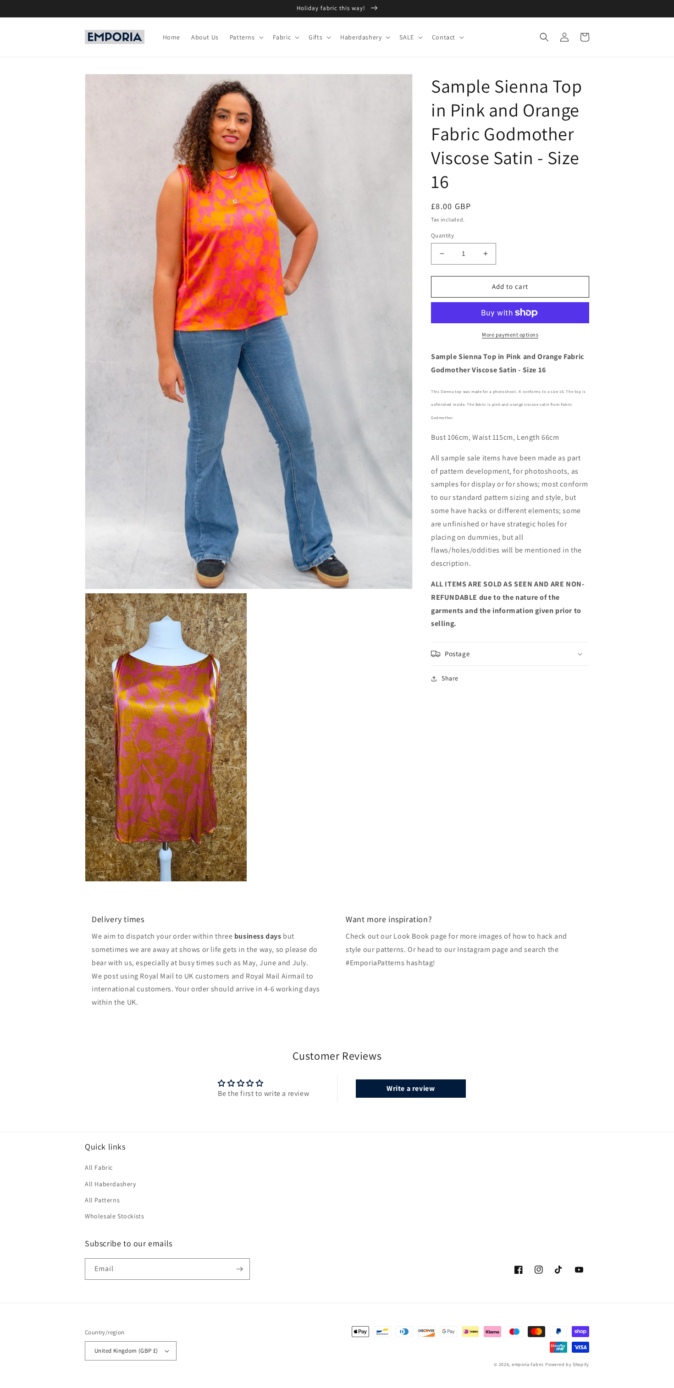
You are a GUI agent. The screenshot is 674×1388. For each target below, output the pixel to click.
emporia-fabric (528, 1364)
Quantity (442, 235)
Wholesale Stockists (114, 1216)
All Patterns (102, 1200)
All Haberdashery (110, 1184)
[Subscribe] (239, 1269)
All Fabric (99, 1167)
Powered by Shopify (567, 1364)
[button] (245, 37)
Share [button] (450, 678)
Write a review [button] (411, 1088)
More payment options (510, 334)
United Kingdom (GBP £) (126, 1351)
